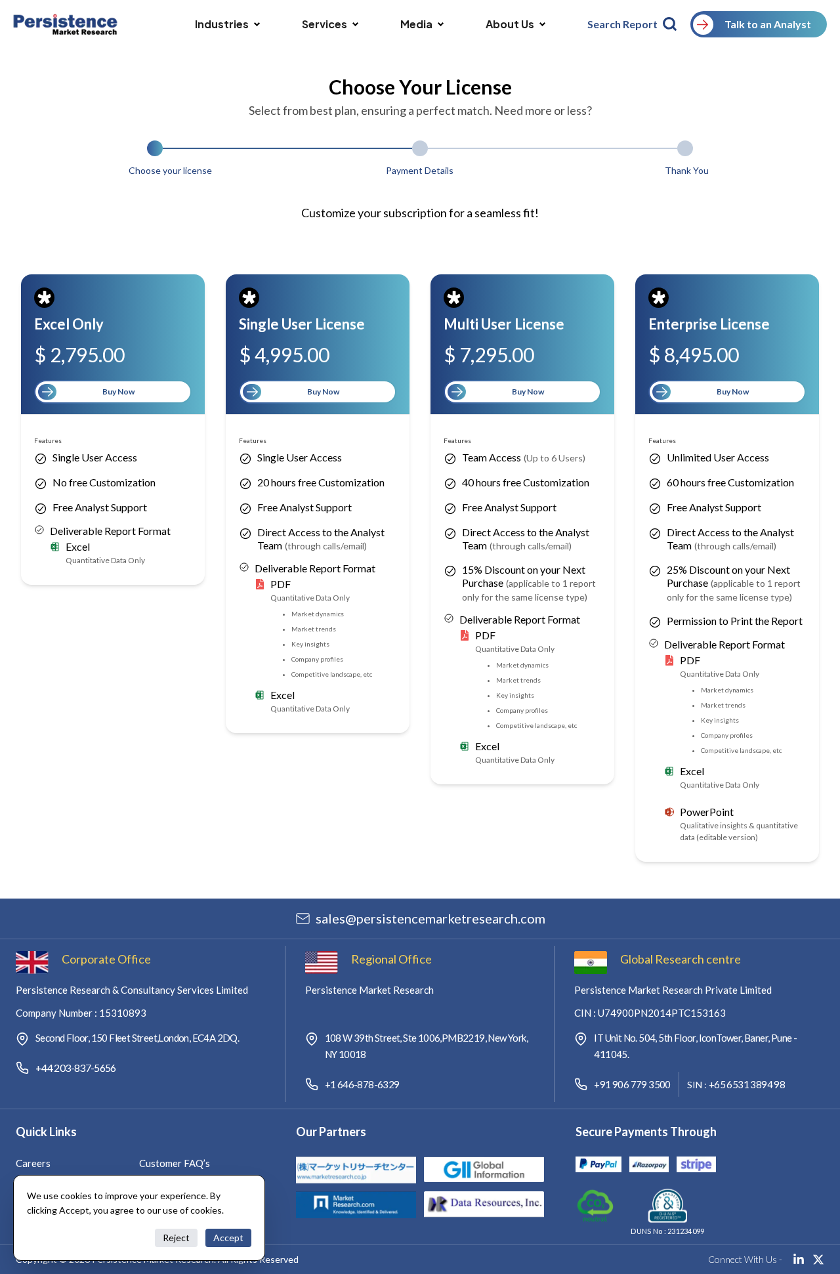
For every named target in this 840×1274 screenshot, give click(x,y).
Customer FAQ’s (174, 1163)
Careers (33, 1163)
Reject (176, 1237)
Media (416, 24)
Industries (222, 24)
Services (324, 24)
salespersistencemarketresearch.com (430, 918)
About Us (510, 24)
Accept (228, 1237)
